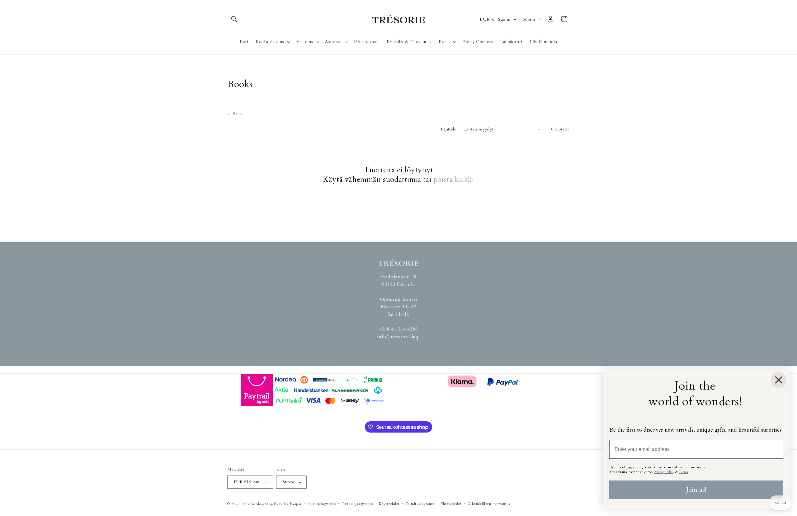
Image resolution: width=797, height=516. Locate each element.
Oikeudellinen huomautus (489, 503)
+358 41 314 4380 (398, 329)
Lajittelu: (449, 129)
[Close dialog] (778, 380)
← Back (234, 114)
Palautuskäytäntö (322, 503)
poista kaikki (453, 179)
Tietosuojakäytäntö (357, 503)
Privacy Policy (664, 472)
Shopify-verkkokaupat (283, 504)
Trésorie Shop (253, 504)
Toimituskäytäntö (420, 503)
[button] (234, 19)
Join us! (696, 489)
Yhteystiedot (451, 503)
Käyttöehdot (389, 503)
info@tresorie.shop (398, 337)
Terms (683, 472)
